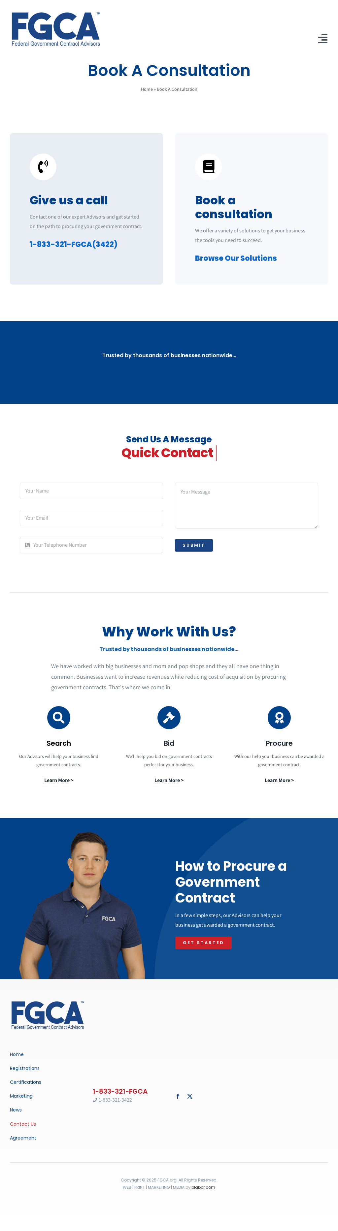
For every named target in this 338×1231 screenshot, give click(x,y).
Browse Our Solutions (236, 258)
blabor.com (203, 1187)
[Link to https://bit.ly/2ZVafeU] (58, 717)
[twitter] (189, 1096)
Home (147, 89)
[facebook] (178, 1096)
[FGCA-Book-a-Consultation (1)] (48, 1001)
